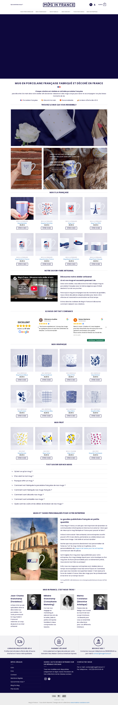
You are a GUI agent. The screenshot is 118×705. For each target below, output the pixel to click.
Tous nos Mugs (78, 12)
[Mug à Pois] (71, 360)
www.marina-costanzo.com (80, 702)
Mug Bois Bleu (95, 411)
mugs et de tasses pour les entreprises (89, 548)
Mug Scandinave (46, 375)
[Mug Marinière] (22, 208)
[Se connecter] (95, 5)
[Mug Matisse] (95, 360)
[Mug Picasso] (22, 396)
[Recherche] (90, 4)
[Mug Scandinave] (46, 360)
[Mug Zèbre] (71, 396)
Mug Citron (71, 453)
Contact (14, 675)
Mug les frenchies (47, 223)
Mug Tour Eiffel (96, 223)
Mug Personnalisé (26, 12)
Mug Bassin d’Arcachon (71, 259)
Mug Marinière (22, 223)
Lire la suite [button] (43, 335)
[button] (106, 327)
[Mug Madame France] (22, 244)
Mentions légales (17, 678)
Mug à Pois (71, 375)
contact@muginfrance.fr (102, 653)
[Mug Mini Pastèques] (95, 438)
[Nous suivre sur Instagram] (45, 679)
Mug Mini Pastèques (95, 453)
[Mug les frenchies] (46, 208)
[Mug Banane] (22, 438)
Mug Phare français (95, 259)
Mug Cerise (46, 453)
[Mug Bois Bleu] (95, 396)
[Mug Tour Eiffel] (95, 208)
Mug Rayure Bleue (22, 375)
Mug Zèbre (71, 411)
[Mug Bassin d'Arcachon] (71, 244)
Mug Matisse (95, 375)
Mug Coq (71, 223)
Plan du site (15, 689)
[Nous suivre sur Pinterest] (49, 679)
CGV (12, 668)
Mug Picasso (22, 411)
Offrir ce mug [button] (22, 228)
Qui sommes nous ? (17, 4)
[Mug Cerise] (46, 438)
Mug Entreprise (92, 12)
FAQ (12, 671)
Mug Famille (54, 12)
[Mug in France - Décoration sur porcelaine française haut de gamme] (59, 4)
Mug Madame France (22, 259)
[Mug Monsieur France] (46, 244)
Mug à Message (41, 12)
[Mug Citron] (71, 438)
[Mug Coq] (71, 208)
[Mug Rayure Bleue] (22, 360)
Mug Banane (22, 453)
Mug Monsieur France (47, 259)
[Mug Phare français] (95, 244)
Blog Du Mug (15, 685)
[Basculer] (12, 472)
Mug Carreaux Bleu (46, 411)
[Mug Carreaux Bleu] (46, 396)
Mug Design (66, 12)
